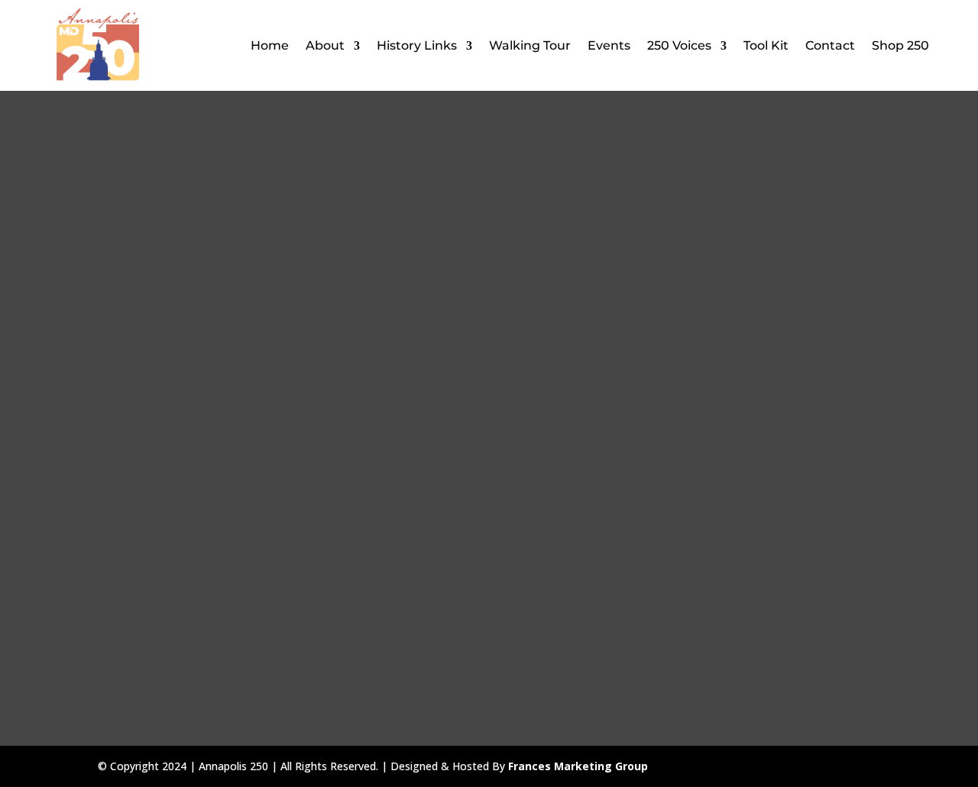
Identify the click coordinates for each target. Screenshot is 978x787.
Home (270, 45)
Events (609, 45)
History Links (417, 45)
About (325, 45)
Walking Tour (530, 45)
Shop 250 (900, 45)
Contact (830, 45)
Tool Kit (766, 45)
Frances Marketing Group (578, 766)
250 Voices (679, 45)
